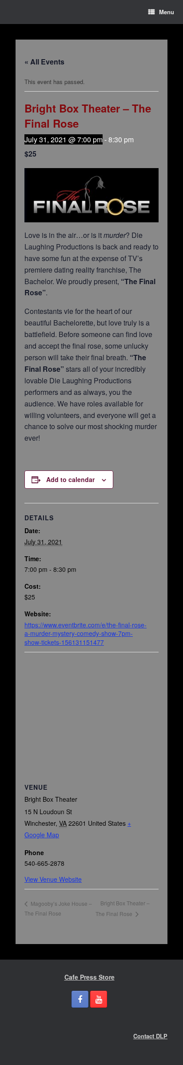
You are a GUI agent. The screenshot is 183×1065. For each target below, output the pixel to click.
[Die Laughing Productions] (15, 12)
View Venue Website (53, 879)
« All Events (44, 61)
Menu (166, 12)
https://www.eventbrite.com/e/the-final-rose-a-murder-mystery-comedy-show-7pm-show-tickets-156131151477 (85, 633)
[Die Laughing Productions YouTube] (98, 999)
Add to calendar (70, 479)
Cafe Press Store (89, 977)
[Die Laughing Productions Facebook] (80, 999)
